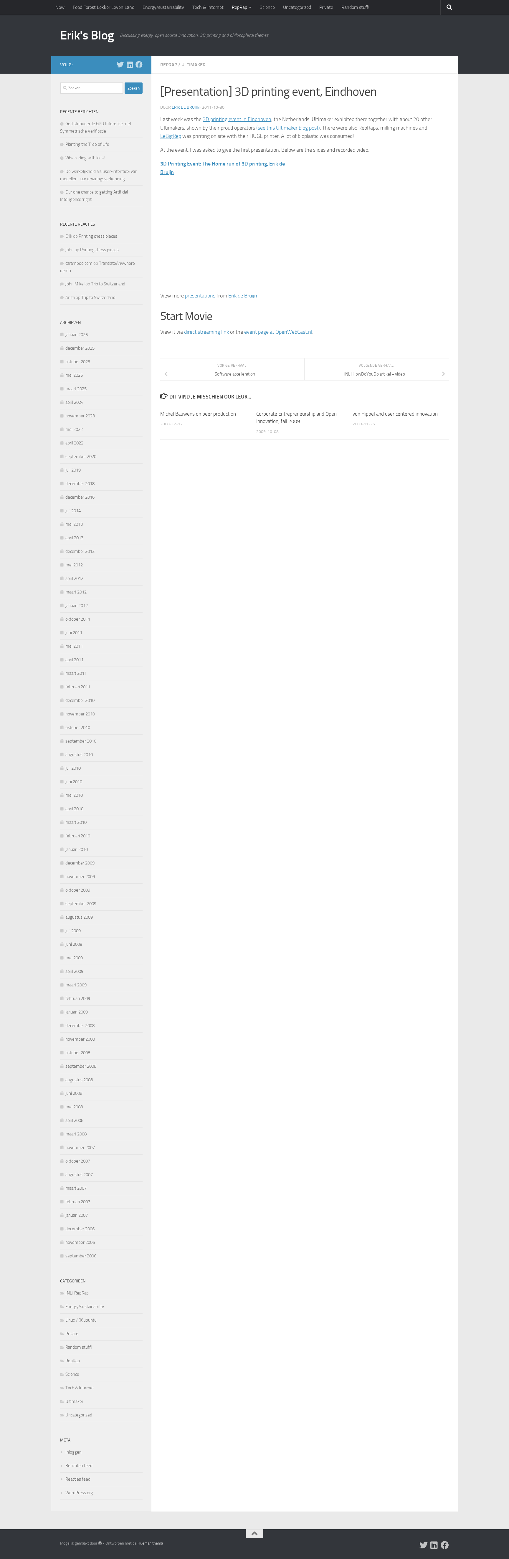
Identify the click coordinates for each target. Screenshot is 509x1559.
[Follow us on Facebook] (139, 64)
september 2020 (80, 456)
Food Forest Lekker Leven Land (103, 7)
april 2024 (74, 402)
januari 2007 (76, 1215)
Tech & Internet (208, 7)
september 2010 (80, 741)
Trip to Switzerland (108, 284)
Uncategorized (297, 7)
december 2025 (80, 348)
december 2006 (80, 1228)
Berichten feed (78, 1465)
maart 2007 (76, 1188)
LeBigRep (170, 136)
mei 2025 (74, 375)
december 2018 (80, 483)
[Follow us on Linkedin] (129, 64)
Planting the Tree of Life (87, 144)
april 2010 (74, 808)
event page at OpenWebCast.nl (278, 332)
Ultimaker (193, 64)
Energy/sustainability (163, 7)
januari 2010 (76, 849)
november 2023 (80, 416)
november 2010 (80, 714)
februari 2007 (77, 1201)
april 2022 (74, 443)
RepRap (239, 7)
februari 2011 (77, 687)
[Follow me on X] (120, 64)
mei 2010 (74, 795)
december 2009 (80, 863)
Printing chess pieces (98, 236)
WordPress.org (79, 1492)
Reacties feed (77, 1479)
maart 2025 (76, 388)
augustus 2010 (79, 754)
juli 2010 (73, 768)
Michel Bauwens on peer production (198, 414)
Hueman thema (150, 1543)
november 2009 (80, 876)
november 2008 (80, 1039)
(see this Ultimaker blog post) (288, 128)
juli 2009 (73, 930)
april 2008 (74, 1120)
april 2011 (74, 659)
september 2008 (80, 1066)
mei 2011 (74, 646)
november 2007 (80, 1147)
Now (60, 7)
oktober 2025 (77, 361)
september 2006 (80, 1256)
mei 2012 (74, 565)
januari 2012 (76, 605)
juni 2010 (73, 781)
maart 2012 (76, 592)
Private (326, 7)
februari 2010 (77, 836)
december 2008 (80, 1025)
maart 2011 (76, 673)
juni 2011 (73, 632)
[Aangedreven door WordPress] (100, 1543)
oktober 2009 (77, 890)
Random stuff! (355, 7)
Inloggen (73, 1452)
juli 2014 (73, 510)
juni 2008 (73, 1093)
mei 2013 (74, 524)
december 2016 (80, 497)
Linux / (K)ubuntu (81, 1320)
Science (267, 7)
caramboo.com (78, 263)
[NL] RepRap (77, 1293)
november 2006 (80, 1242)
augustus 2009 (79, 917)
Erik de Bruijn (185, 107)
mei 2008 (74, 1107)
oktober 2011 (77, 619)
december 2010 (80, 700)
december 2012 (80, 551)
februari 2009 (77, 998)
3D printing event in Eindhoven (237, 119)
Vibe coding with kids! (85, 158)
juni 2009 (73, 944)
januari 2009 (76, 1012)
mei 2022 (74, 429)
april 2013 (74, 537)
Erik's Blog (87, 35)
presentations (200, 295)
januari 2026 (76, 334)
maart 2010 (76, 822)
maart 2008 (76, 1134)
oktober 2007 (77, 1161)
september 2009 (80, 903)
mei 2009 (74, 957)
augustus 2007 (79, 1174)
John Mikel (75, 284)
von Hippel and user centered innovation (395, 414)
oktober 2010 (77, 727)
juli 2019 (73, 470)
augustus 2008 (79, 1079)
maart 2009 (76, 985)
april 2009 (74, 971)
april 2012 (74, 578)
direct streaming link (206, 332)
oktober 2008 (77, 1052)
